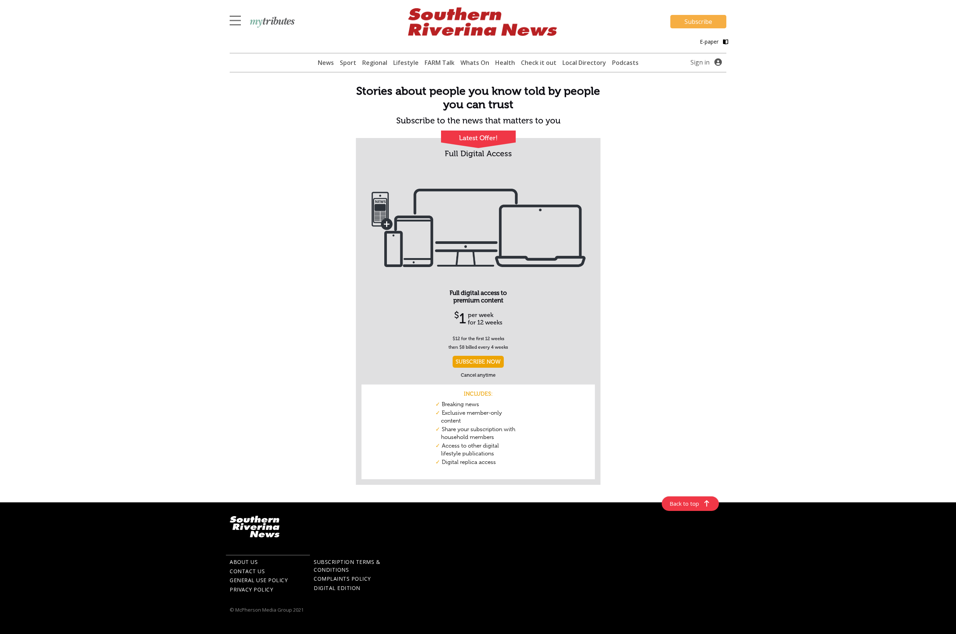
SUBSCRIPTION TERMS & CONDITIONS (347, 565)
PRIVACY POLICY (251, 589)
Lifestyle (406, 63)
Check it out (538, 63)
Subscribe (698, 22)
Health (505, 63)
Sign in (700, 62)
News (326, 63)
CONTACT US (247, 571)
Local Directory (584, 63)
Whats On (474, 63)
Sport (348, 63)
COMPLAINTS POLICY (342, 578)
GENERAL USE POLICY (259, 580)
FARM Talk (439, 63)
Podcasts (625, 63)
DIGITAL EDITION (337, 587)
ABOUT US (244, 561)
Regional (374, 63)
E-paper (710, 41)
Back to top (684, 503)
